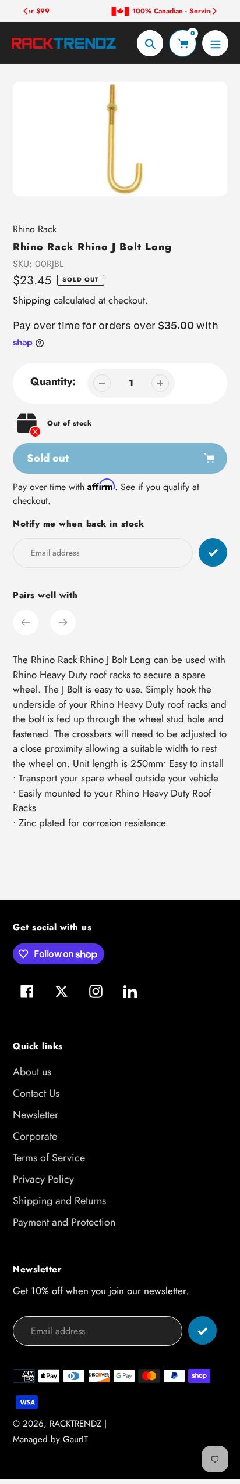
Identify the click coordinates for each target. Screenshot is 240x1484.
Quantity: (53, 381)
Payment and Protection (64, 1222)
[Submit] (202, 1330)
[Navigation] (215, 43)
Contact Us (36, 1093)
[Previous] (26, 11)
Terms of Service (49, 1157)
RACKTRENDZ (75, 1423)
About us (32, 1071)
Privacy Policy (43, 1179)
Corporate (35, 1136)
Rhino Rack (35, 229)
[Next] (214, 11)
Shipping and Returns (59, 1200)
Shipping (32, 300)
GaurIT (75, 1439)
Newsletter (35, 1114)
